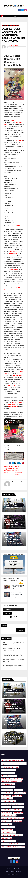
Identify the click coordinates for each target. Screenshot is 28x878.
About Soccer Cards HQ (16, 871)
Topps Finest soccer (18, 835)
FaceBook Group (13, 406)
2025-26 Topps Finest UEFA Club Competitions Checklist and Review (14, 538)
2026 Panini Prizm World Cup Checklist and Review (13, 738)
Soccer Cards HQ (13, 45)
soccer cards (5, 25)
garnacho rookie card (7, 790)
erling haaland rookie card (8, 784)
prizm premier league (7, 818)
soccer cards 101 (17, 821)
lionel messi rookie (17, 795)
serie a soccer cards (7, 821)
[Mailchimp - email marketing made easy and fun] (11, 616)
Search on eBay (18, 140)
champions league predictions (9, 775)
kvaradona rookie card (20, 792)
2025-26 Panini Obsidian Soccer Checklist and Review (13, 522)
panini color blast (6, 809)
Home (6, 871)
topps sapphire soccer (19, 843)
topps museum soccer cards (9, 841)
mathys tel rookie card (7, 798)
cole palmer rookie (6, 778)
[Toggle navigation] (15, 16)
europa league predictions (8, 787)
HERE (12, 120)
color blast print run (18, 778)
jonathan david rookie (7, 792)
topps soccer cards (6, 846)
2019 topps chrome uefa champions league (12, 760)
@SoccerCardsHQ (17, 402)
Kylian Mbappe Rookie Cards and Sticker (18, 471)
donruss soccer (5, 781)
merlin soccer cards (19, 804)
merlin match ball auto (7, 804)
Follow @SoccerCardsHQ (13, 874)
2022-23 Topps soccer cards (8, 770)
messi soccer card (6, 807)
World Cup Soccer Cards (19, 846)
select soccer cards (19, 818)
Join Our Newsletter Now (10, 605)
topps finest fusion (6, 835)
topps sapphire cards (7, 843)
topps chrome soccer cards (8, 832)
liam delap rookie (6, 795)
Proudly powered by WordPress (14, 868)
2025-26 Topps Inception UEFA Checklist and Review (13, 505)
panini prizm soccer (16, 809)
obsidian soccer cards (17, 807)
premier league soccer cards (9, 815)
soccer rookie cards (14, 25)
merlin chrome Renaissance (8, 801)
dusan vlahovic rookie (16, 781)
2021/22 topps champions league (10, 767)
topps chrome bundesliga (8, 826)
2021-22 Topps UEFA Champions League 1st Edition (12, 763)
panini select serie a (6, 812)
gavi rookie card (18, 790)
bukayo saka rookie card (8, 773)
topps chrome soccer (7, 829)
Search (4, 625)
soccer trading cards (7, 824)
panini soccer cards (18, 812)
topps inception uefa (7, 838)
